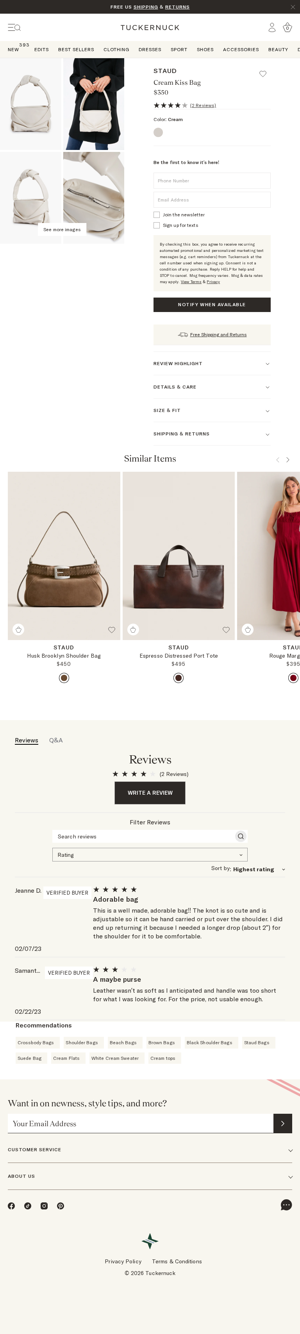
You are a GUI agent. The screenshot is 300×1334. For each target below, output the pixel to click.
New (13, 49)
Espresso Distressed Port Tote (178, 655)
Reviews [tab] (26, 740)
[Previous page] (277, 459)
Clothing (116, 49)
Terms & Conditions (177, 1261)
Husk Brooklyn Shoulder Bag (64, 655)
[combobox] (150, 854)
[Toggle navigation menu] (14, 27)
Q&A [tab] (56, 740)
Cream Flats (66, 1058)
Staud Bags (257, 1042)
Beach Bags (123, 1042)
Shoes (205, 49)
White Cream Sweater (115, 1058)
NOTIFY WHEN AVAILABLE (212, 304)
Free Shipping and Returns (218, 334)
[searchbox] (143, 836)
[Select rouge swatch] (293, 678)
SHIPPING (146, 7)
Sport (179, 49)
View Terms (191, 281)
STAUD (165, 71)
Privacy (213, 281)
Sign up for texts (180, 225)
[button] (266, 70)
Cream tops (162, 1058)
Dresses (150, 49)
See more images (62, 229)
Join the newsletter (184, 215)
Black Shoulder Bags (209, 1042)
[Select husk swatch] (64, 678)
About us (21, 1176)
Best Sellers (76, 49)
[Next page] (288, 459)
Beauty (278, 49)
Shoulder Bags (82, 1042)
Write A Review (150, 792)
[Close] (293, 7)
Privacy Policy (123, 1261)
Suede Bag (29, 1058)
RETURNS (177, 7)
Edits (41, 49)
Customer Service (34, 1149)
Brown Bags (161, 1042)
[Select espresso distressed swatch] (178, 678)
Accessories (241, 49)
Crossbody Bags (36, 1042)
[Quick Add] (18, 629)
